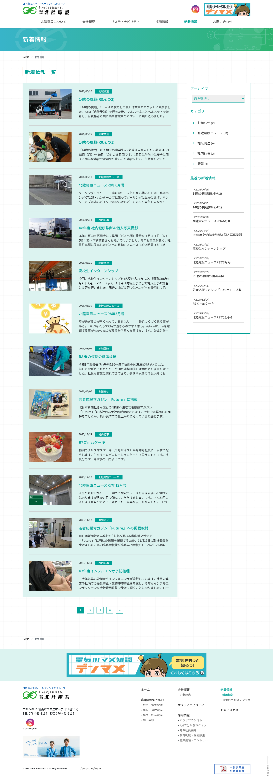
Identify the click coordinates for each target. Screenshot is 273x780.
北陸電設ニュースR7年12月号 (103, 485)
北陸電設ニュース (109, 177)
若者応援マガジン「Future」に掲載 (108, 399)
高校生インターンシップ (98, 270)
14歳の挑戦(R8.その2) (97, 99)
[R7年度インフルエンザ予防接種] (50, 576)
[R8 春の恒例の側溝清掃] (50, 361)
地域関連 (104, 91)
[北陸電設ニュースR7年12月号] (50, 490)
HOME (26, 57)
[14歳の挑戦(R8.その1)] (50, 147)
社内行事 (104, 220)
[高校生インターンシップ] (50, 276)
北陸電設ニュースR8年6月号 (102, 184)
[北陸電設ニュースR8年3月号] (50, 318)
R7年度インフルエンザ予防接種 (104, 570)
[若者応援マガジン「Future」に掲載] (50, 404)
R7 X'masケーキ (92, 442)
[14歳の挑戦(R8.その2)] (50, 104)
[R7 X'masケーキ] (50, 447)
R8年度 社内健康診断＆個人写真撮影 (108, 227)
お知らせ (104, 391)
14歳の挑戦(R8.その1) (97, 142)
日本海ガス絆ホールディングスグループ (44, 3)
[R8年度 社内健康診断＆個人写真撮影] (50, 233)
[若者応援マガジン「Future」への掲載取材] (50, 533)
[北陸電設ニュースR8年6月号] (50, 190)
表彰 (202, 163)
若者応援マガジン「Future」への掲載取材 (113, 528)
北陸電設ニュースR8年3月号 (102, 313)
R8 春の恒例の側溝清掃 (97, 356)
